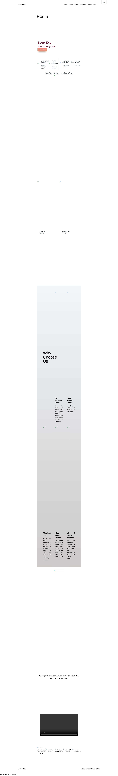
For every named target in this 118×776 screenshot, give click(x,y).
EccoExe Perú (22, 4)
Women (42, 231)
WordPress (97, 768)
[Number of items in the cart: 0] (98, 4)
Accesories (66, 231)
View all (42, 233)
